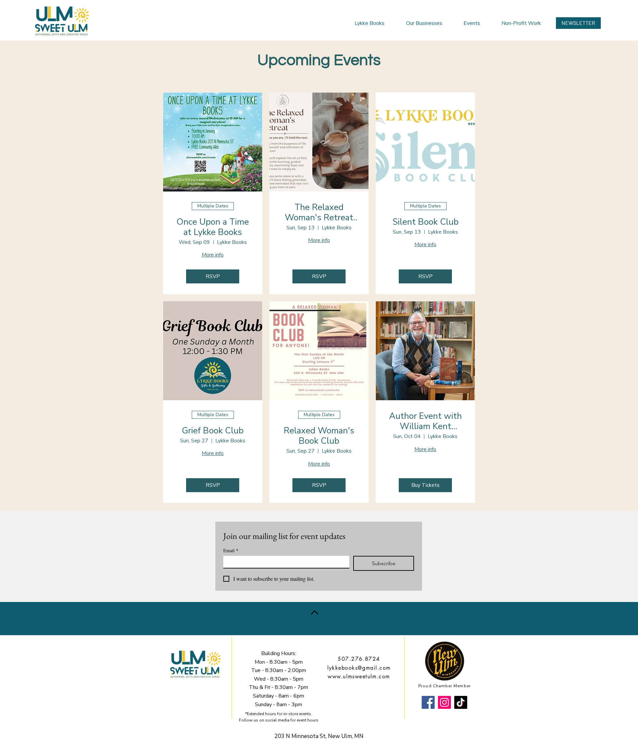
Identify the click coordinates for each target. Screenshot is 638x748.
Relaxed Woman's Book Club (319, 435)
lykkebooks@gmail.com (359, 667)
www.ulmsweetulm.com (359, 676)
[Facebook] (428, 702)
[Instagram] (444, 702)
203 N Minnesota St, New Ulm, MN (319, 736)
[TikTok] (460, 702)
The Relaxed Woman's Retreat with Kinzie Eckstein (319, 212)
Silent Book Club (425, 222)
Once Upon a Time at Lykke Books (212, 227)
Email (230, 550)
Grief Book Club (213, 430)
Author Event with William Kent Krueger (425, 421)
